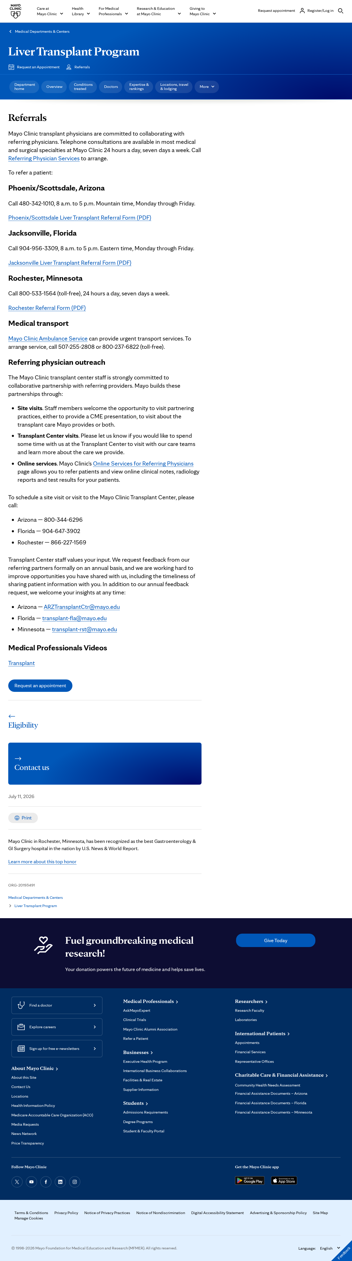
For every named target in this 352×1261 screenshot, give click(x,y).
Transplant (21, 663)
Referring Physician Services (44, 158)
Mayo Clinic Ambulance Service (48, 338)
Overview (54, 86)
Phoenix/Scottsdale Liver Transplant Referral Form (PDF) (79, 217)
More (204, 86)
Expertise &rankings (139, 86)
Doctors (111, 86)
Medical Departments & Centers (42, 31)
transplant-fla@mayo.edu (74, 618)
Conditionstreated (83, 86)
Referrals (82, 66)
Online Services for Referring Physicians (143, 463)
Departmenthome (24, 86)
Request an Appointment (38, 66)
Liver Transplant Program (73, 51)
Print (27, 818)
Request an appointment (40, 685)
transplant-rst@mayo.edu (84, 629)
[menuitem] (24, 87)
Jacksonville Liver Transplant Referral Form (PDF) (69, 262)
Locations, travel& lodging (174, 86)
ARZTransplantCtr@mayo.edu (82, 606)
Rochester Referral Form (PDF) (47, 307)
